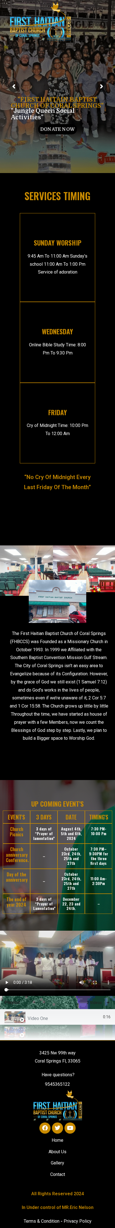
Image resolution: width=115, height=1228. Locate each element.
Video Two (38, 1033)
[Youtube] (70, 1128)
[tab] (57, 1017)
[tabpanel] (57, 963)
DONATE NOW (57, 129)
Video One (38, 1018)
